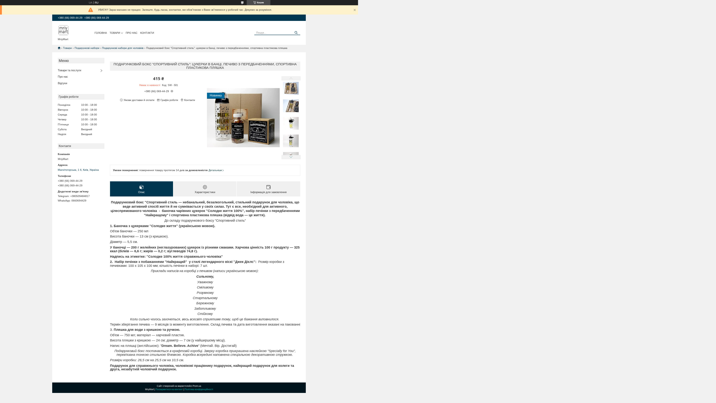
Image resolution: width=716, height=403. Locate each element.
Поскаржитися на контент (169, 389)
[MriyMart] (63, 30)
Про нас (131, 32)
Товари (115, 32)
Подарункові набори (87, 48)
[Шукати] (296, 32)
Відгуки (62, 83)
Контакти (147, 32)
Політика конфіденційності (199, 389)
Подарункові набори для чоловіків (122, 48)
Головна (101, 32)
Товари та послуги (69, 70)
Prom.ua (197, 386)
